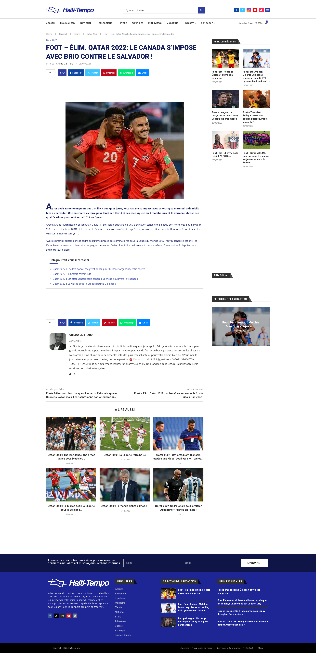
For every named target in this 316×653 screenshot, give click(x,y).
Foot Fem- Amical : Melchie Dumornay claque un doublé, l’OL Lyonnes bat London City (256, 76)
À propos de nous (203, 647)
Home (49, 33)
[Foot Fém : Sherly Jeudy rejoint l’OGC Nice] (225, 140)
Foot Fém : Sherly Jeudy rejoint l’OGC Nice (225, 155)
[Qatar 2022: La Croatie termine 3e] (125, 433)
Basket (189, 23)
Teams (77, 33)
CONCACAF (207, 23)
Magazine (172, 23)
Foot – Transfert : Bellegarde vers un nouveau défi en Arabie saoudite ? (255, 117)
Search (201, 10)
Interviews (155, 23)
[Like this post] (63, 72)
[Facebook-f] (50, 616)
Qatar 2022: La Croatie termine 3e (72, 273)
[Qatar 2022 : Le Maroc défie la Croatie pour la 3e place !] (71, 485)
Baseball (63, 33)
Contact (249, 647)
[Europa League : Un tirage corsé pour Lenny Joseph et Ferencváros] (225, 99)
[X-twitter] (56, 616)
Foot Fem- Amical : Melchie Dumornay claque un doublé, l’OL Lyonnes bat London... (193, 607)
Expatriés (137, 23)
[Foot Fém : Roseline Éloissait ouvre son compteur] (225, 58)
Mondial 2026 (67, 23)
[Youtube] (255, 10)
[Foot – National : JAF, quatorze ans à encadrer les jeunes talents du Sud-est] (256, 140)
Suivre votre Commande (228, 647)
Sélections (105, 23)
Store (123, 23)
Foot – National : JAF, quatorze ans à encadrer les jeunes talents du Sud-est (256, 158)
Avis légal (185, 647)
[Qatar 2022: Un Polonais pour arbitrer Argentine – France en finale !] (178, 485)
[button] (214, 326)
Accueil (50, 23)
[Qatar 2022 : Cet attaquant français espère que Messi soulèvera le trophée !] (178, 433)
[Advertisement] (124, 88)
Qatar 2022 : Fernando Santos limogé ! (125, 506)
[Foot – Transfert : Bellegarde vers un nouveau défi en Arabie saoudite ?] (256, 99)
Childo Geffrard (64, 63)
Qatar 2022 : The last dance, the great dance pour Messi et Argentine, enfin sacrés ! (99, 268)
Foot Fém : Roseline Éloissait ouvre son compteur (222, 74)
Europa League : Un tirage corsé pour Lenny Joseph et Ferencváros (225, 115)
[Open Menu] (267, 10)
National (86, 23)
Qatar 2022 (92, 33)
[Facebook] (236, 10)
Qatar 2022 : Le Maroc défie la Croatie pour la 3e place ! (84, 283)
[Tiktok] (261, 10)
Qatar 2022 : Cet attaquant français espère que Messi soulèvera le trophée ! (95, 278)
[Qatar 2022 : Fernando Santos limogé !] (125, 485)
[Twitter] (242, 10)
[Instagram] (249, 10)
